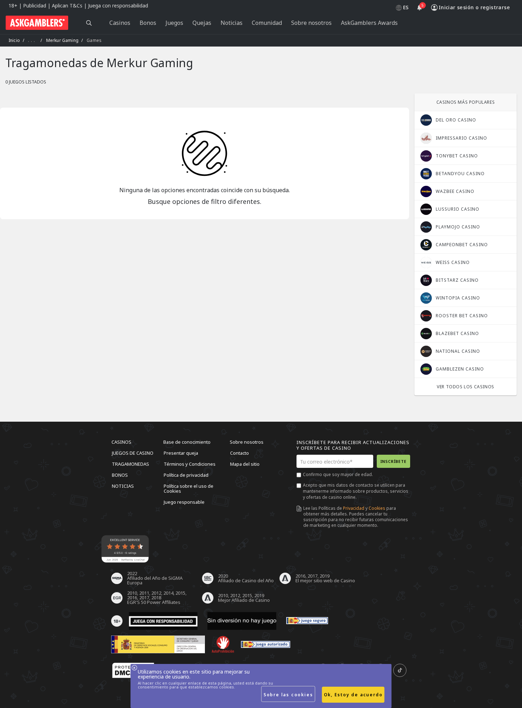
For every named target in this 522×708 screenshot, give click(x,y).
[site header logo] (37, 23)
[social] (400, 671)
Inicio (14, 40)
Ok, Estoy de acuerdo (353, 695)
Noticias (123, 486)
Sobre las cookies (288, 695)
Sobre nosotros (246, 442)
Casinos (121, 442)
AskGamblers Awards (369, 23)
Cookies (377, 508)
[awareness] (307, 621)
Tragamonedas (130, 464)
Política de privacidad (186, 475)
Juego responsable (184, 502)
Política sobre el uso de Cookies (188, 488)
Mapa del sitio (245, 464)
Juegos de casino (132, 453)
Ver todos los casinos (465, 387)
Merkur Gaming (62, 40)
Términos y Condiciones (190, 464)
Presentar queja (181, 453)
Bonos (120, 475)
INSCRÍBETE (393, 461)
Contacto (239, 453)
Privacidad (353, 508)
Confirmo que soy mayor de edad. (338, 474)
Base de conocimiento (187, 442)
